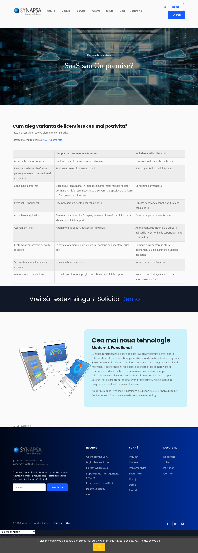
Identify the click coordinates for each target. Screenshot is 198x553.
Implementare (137, 468)
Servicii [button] (81, 11)
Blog (122, 11)
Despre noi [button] (136, 11)
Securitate (135, 473)
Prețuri (133, 490)
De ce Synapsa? (95, 488)
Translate (25, 536)
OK (99, 546)
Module (133, 462)
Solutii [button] (51, 11)
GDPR (56, 523)
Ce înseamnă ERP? (97, 456)
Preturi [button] (109, 11)
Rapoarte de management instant (102, 475)
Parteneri (168, 468)
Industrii (134, 456)
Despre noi (169, 456)
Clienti (96, 11)
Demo (175, 7)
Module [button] (66, 11)
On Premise (55, 140)
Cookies (65, 523)
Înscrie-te (57, 487)
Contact (168, 473)
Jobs (166, 462)
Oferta (177, 14)
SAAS (44, 140)
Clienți (133, 479)
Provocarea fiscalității (99, 483)
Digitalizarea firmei (97, 462)
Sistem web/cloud (97, 468)
